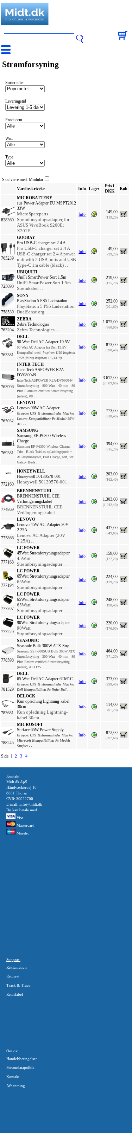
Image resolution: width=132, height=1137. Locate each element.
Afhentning (15, 1086)
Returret (12, 976)
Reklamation (16, 967)
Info (82, 214)
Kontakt (12, 1076)
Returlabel (14, 994)
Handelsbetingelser (21, 1059)
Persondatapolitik (20, 1067)
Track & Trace (18, 985)
